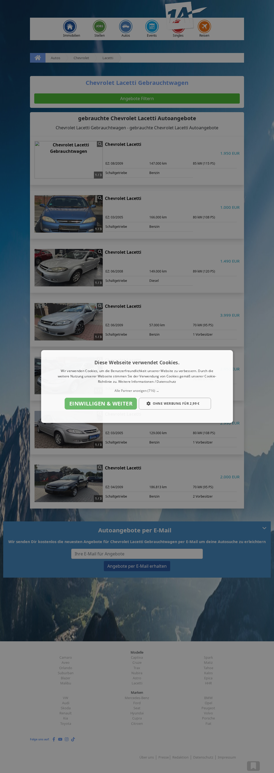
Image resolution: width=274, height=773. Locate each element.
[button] (137, 390)
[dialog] (137, 386)
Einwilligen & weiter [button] (100, 403)
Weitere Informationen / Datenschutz (147, 381)
